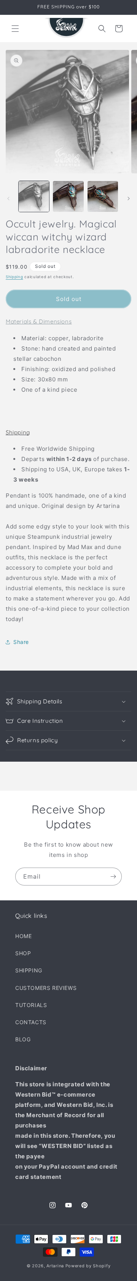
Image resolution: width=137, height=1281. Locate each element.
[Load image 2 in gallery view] (68, 196)
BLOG (22, 1039)
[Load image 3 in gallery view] (103, 196)
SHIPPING (28, 970)
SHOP (23, 953)
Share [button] (21, 642)
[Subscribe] (113, 876)
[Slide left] (8, 198)
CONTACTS (30, 1022)
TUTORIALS (31, 1005)
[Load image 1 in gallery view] (34, 196)
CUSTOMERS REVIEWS (45, 988)
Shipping (14, 276)
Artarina (55, 1265)
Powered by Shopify (88, 1265)
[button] (15, 28)
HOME (23, 936)
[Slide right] (128, 198)
